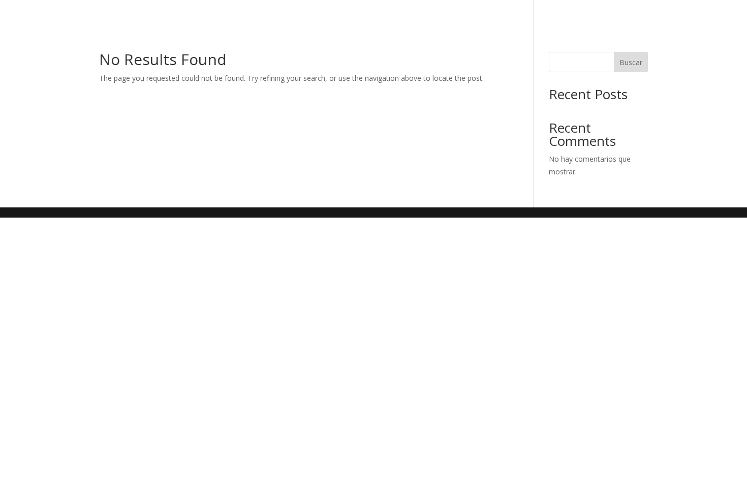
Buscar (630, 62)
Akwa (616, 11)
